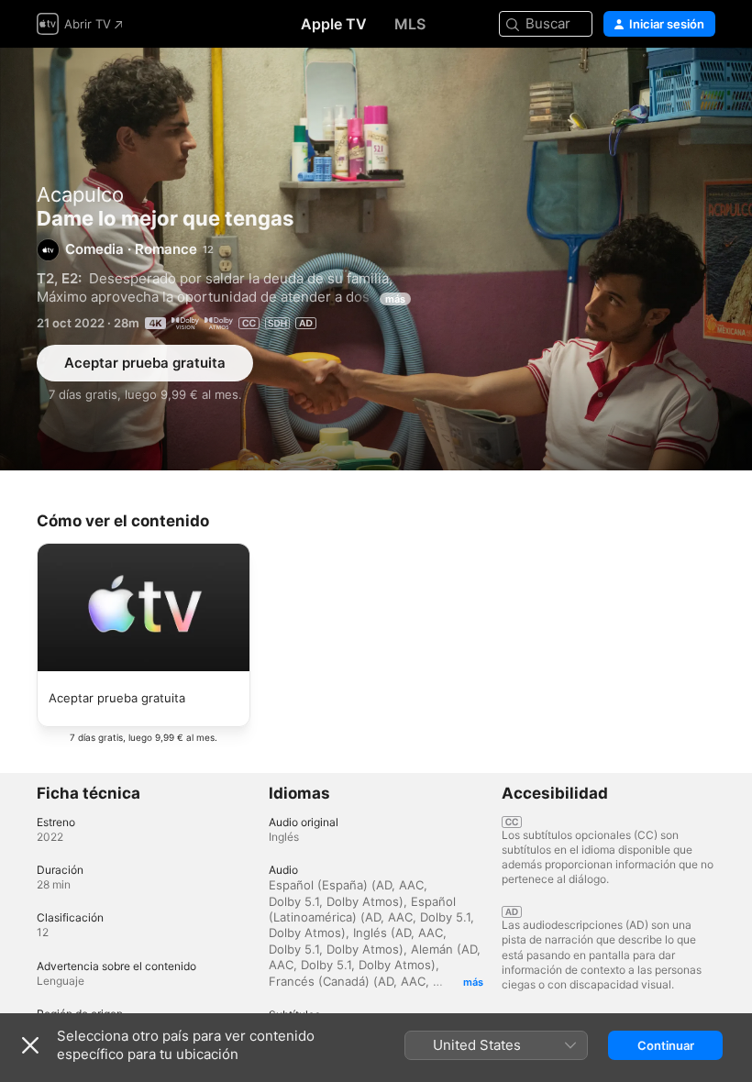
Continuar (665, 1045)
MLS (410, 24)
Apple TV (334, 24)
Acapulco (80, 194)
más (395, 299)
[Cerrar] (30, 1045)
